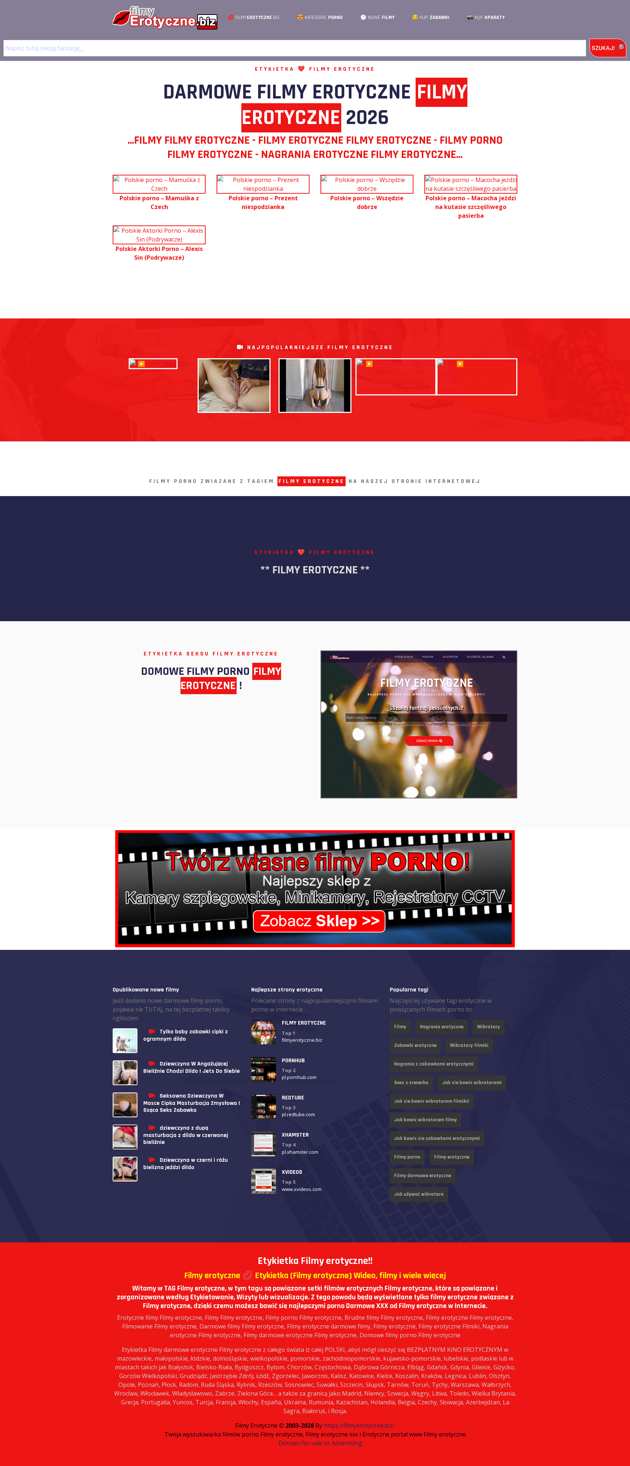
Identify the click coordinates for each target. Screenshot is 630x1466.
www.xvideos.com (302, 1189)
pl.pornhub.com (299, 1077)
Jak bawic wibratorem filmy (425, 1120)
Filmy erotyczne (451, 1157)
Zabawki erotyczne (415, 1045)
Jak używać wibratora (419, 1194)
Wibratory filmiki (469, 1045)
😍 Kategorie (320, 17)
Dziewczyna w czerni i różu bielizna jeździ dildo (185, 1163)
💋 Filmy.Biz (254, 17)
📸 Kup (486, 17)
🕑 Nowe (377, 17)
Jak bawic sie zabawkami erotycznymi (437, 1138)
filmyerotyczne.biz (302, 1040)
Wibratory (488, 1027)
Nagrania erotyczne (441, 1027)
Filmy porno (407, 1157)
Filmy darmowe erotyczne (422, 1175)
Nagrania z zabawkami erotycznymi (434, 1064)
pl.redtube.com (298, 1114)
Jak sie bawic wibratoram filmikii (431, 1101)
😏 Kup (431, 17)
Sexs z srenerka (411, 1082)
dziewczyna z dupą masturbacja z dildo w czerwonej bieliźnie (185, 1135)
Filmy (400, 1027)
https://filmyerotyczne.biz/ (359, 1425)
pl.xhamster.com (300, 1152)
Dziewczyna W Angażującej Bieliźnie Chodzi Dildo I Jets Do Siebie (191, 1067)
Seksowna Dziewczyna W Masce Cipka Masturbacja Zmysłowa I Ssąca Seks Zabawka (191, 1103)
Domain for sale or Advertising (320, 1443)
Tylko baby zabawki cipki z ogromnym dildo (185, 1035)
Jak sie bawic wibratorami (472, 1082)
